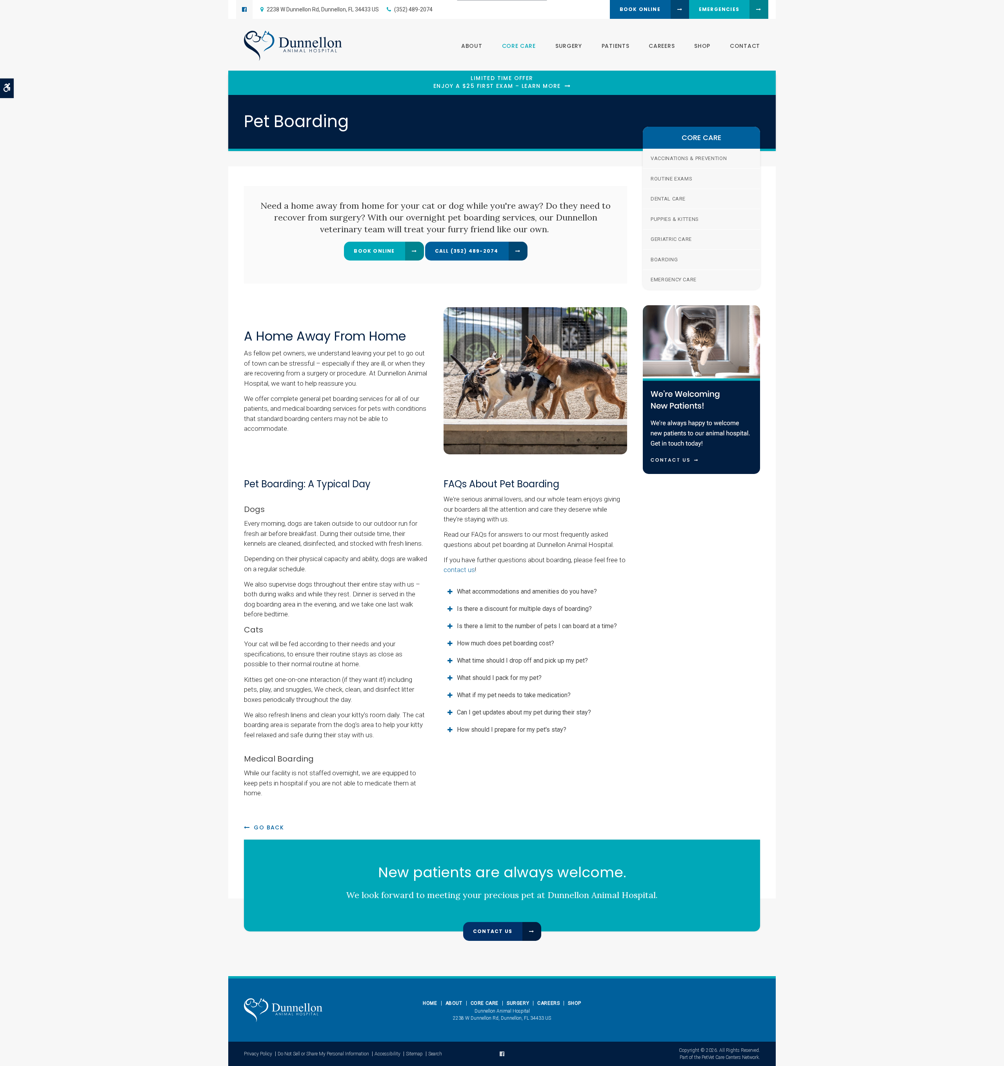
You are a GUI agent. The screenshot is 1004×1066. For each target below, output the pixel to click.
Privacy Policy (258, 1054)
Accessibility (387, 1054)
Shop (702, 46)
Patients (615, 46)
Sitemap (414, 1054)
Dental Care (668, 199)
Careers (662, 46)
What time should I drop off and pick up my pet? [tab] (522, 660)
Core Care (519, 46)
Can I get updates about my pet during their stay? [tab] (524, 712)
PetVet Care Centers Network (730, 1057)
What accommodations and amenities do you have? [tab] (527, 591)
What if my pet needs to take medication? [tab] (514, 695)
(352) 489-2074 (413, 9)
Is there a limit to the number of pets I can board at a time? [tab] (537, 626)
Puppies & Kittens (675, 219)
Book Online (640, 9)
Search (435, 1054)
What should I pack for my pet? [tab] (499, 678)
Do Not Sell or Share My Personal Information (323, 1054)
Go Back (269, 827)
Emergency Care (674, 279)
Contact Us (492, 931)
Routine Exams (671, 179)
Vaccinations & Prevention (689, 158)
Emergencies (719, 9)
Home (430, 1003)
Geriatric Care (671, 239)
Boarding (664, 259)
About (471, 46)
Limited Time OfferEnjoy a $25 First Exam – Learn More (497, 82)
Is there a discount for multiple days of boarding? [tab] (524, 608)
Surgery (568, 46)
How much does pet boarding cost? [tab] (505, 643)
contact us (459, 570)
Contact (745, 46)
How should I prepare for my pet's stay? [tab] (511, 729)
